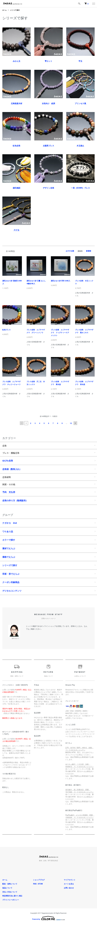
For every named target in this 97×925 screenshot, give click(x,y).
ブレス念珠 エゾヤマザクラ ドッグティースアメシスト (60, 332)
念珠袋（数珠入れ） (12, 469)
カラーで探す (8, 539)
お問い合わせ (69, 888)
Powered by (36, 919)
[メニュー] (93, 3)
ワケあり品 (7, 531)
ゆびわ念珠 (7, 460)
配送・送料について (9, 884)
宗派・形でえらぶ (10, 573)
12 (71, 423)
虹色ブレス (6, 329)
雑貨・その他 (8, 484)
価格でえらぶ (8, 556)
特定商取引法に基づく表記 (12, 895)
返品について (7, 888)
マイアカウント (69, 880)
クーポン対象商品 (10, 582)
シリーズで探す (15, 10)
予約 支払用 (8, 492)
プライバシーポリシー (10, 900)
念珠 (4, 445)
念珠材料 (6, 477)
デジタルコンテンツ (12, 590)
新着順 (88, 251)
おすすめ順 (70, 251)
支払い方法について (9, 892)
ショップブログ (39, 880)
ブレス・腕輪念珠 (10, 452)
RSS (34, 884)
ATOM (40, 884)
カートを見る (69, 884)
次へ (75, 423)
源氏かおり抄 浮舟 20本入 (60, 280)
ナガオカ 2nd (9, 522)
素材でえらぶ (8, 548)
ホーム (4, 10)
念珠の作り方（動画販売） (15, 500)
